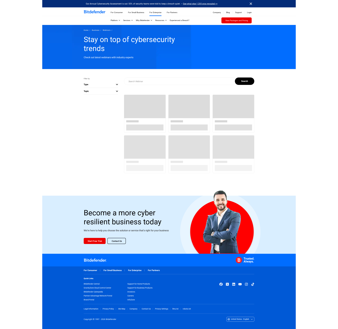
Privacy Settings (161, 308)
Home (86, 30)
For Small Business (113, 270)
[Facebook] (221, 284)
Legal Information (91, 308)
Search (244, 81)
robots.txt (187, 308)
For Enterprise (135, 270)
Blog (228, 12)
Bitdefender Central (92, 284)
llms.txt (175, 308)
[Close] (251, 3)
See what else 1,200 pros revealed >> (200, 3)
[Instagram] (246, 284)
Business (95, 30)
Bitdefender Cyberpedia (93, 292)
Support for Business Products (139, 288)
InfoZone (131, 300)
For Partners (154, 270)
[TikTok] (252, 284)
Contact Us (146, 308)
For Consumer (90, 270)
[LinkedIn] (233, 284)
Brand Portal (89, 300)
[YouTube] (240, 284)
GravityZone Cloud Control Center (97, 288)
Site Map (121, 308)
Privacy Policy (108, 308)
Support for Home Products (138, 284)
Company (133, 308)
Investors (131, 292)
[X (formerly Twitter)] (227, 284)
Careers (130, 296)
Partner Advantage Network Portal (98, 296)
